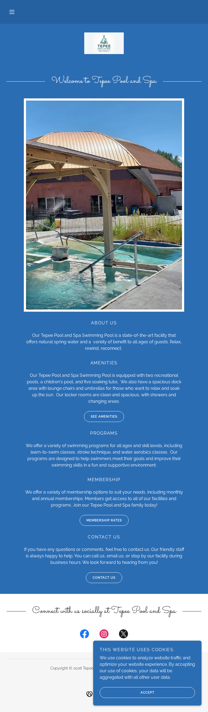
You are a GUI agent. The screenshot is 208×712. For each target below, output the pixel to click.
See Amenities (104, 416)
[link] (104, 43)
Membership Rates (104, 520)
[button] (11, 11)
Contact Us (104, 578)
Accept (147, 692)
